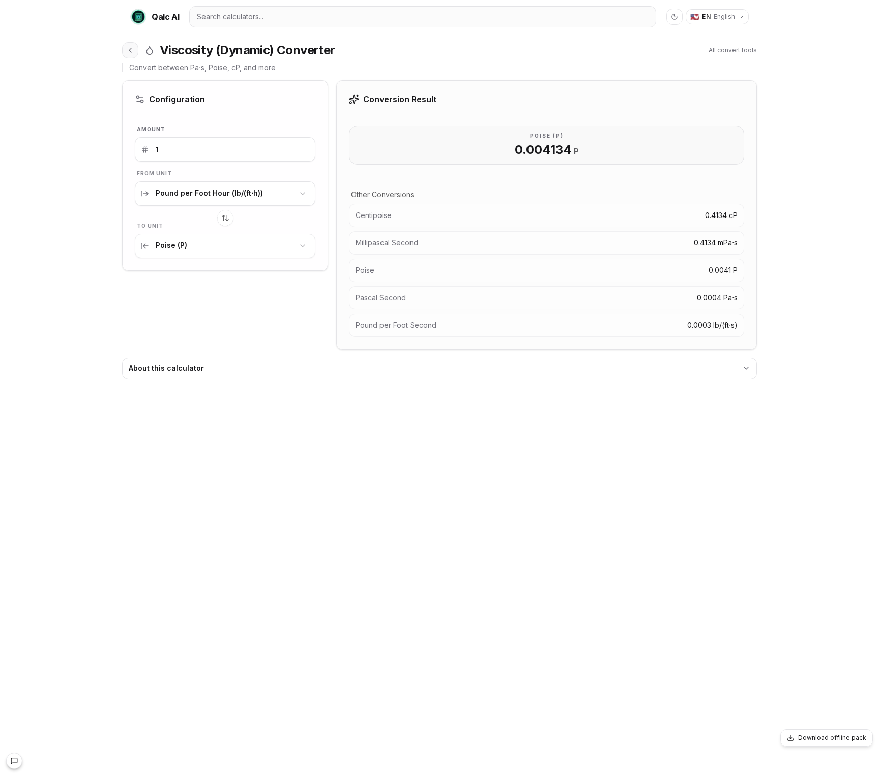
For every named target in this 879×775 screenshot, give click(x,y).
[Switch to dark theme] (674, 17)
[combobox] (225, 193)
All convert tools (733, 50)
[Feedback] (14, 761)
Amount (151, 129)
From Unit (154, 173)
